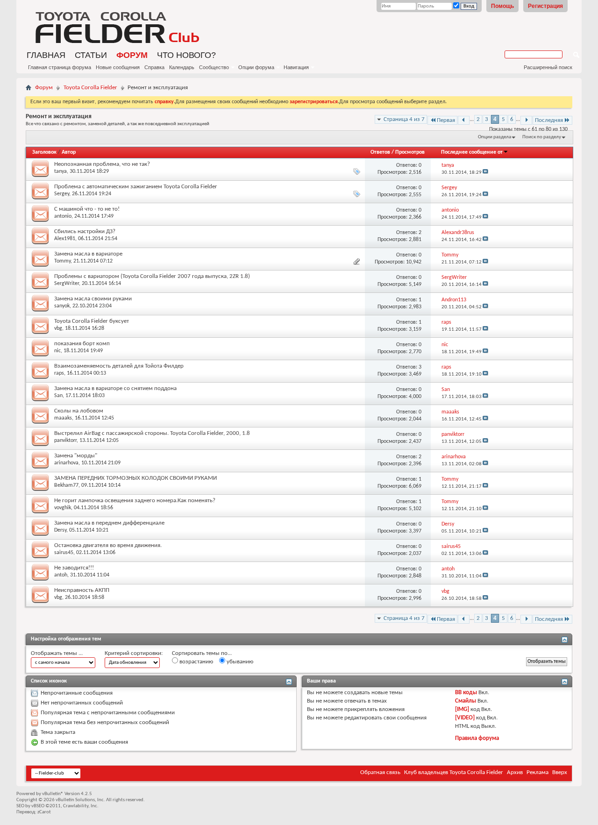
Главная (46, 55)
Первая (446, 120)
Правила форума (477, 738)
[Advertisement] (465, 26)
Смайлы (465, 701)
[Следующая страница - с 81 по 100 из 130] (526, 120)
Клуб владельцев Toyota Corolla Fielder (453, 772)
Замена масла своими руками (93, 299)
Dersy (60, 530)
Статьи (91, 55)
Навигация (296, 67)
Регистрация (545, 6)
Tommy (62, 261)
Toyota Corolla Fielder (90, 88)
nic (57, 351)
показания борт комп (82, 344)
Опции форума (256, 67)
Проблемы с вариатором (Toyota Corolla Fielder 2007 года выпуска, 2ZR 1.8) (152, 276)
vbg (58, 328)
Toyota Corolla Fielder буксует (91, 321)
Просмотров (410, 152)
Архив (515, 772)
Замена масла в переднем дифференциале (109, 523)
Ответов (380, 152)
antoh (60, 575)
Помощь (502, 6)
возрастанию (195, 662)
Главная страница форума (59, 67)
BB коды (466, 693)
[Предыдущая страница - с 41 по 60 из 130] (464, 120)
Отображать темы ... (57, 653)
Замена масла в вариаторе (88, 254)
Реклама (537, 772)
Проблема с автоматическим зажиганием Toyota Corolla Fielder (135, 187)
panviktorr (65, 440)
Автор (69, 152)
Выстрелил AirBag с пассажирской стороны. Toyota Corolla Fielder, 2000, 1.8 (152, 433)
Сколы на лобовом (78, 411)
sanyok (62, 306)
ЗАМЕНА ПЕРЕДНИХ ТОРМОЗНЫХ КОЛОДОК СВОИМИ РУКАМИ (135, 478)
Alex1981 (64, 239)
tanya (60, 171)
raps (59, 373)
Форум (132, 55)
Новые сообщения (118, 67)
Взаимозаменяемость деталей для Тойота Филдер (119, 366)
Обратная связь (380, 772)
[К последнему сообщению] (485, 172)
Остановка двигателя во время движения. (108, 545)
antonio (62, 216)
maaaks (63, 418)
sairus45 (63, 552)
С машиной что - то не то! (87, 209)
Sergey (61, 194)
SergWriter (66, 283)
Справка (154, 67)
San (58, 395)
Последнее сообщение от (472, 152)
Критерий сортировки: (134, 653)
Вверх (559, 772)
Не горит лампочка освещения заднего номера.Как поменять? (134, 501)
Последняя (549, 120)
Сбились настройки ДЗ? (84, 231)
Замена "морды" (75, 456)
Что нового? (186, 55)
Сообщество (214, 67)
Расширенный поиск (548, 67)
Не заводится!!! (74, 568)
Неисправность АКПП (81, 590)
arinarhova (66, 463)
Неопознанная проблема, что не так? (102, 164)
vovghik (62, 508)
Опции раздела (494, 137)
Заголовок (44, 152)
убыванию (239, 662)
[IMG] (462, 709)
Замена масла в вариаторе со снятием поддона (115, 388)
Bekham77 (66, 485)
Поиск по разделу (541, 137)
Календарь (181, 67)
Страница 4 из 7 (404, 119)
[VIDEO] (465, 718)
